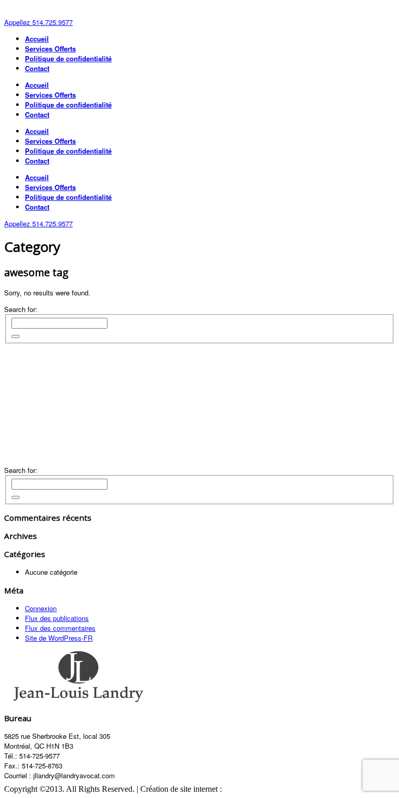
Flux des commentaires (60, 628)
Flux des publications (57, 618)
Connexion (41, 608)
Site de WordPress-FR (58, 638)
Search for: (20, 309)
